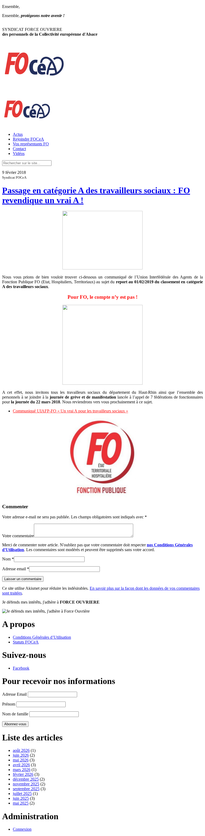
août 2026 (21, 750)
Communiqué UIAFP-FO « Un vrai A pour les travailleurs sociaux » (70, 411)
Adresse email (14, 569)
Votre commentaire (18, 536)
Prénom (8, 704)
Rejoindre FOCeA (28, 139)
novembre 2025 (26, 784)
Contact (19, 148)
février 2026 (23, 774)
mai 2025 (21, 803)
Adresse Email (14, 694)
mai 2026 (21, 760)
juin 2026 (21, 755)
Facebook (21, 668)
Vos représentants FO (31, 144)
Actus (18, 134)
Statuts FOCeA (26, 642)
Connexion (22, 829)
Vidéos (19, 153)
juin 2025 (21, 798)
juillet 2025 (22, 793)
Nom (6, 559)
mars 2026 (21, 769)
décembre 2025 (26, 779)
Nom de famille (15, 714)
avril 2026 (21, 765)
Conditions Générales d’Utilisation (42, 637)
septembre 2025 (26, 788)
